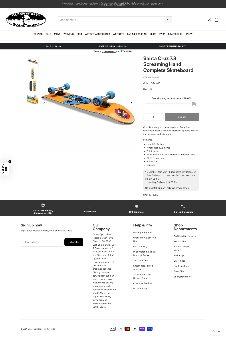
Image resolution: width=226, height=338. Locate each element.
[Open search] (115, 19)
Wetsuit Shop (180, 241)
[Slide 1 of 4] (32, 61)
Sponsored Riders (183, 276)
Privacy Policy (140, 288)
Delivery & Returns (142, 232)
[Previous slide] (43, 103)
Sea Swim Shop (181, 266)
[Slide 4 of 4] (32, 98)
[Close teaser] (9, 161)
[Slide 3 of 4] (32, 86)
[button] (4, 169)
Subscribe (74, 242)
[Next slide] (132, 103)
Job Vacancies (140, 260)
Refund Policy (140, 246)
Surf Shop (179, 255)
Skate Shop (179, 260)
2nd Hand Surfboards (185, 236)
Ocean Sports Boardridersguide (41, 329)
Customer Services (142, 283)
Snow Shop (179, 271)
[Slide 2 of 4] (32, 73)
